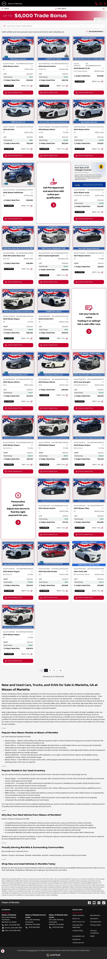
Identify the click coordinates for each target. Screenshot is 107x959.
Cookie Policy (77, 931)
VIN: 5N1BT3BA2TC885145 (95, 442)
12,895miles (99, 195)
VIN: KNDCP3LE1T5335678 (24, 127)
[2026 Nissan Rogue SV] (18, 300)
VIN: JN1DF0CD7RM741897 (95, 190)
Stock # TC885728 (9, 442)
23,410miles (64, 385)
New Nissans (95, 915)
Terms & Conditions (94, 932)
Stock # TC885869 (9, 632)
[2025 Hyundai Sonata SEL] (53, 553)
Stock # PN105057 (79, 506)
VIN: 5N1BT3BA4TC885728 (24, 442)
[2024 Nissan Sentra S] (53, 490)
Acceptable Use (78, 936)
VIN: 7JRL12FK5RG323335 (95, 569)
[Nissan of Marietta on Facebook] (88, 902)
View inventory (78, 915)
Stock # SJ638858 (9, 253)
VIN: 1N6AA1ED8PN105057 (95, 506)
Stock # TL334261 (8, 64)
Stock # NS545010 (44, 253)
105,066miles (63, 259)
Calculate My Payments (77, 926)
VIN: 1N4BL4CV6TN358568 (60, 127)
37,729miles (28, 195)
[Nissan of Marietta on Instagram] (98, 902)
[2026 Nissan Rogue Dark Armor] (18, 427)
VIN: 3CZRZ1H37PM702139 (60, 316)
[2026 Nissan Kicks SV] (18, 48)
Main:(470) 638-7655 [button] (12, 925)
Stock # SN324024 (9, 379)
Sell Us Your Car (78, 922)
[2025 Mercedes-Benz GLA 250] (18, 237)
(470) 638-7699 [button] (34, 927)
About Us (76, 919)
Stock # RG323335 (80, 569)
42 (61, 670)
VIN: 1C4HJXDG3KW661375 (95, 379)
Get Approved (95, 922)
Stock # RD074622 (44, 64)
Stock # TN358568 (44, 127)
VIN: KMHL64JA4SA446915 (60, 569)
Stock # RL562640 (80, 127)
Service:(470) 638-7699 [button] (13, 928)
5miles (66, 132)
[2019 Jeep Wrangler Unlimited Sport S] (89, 364)
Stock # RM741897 (79, 190)
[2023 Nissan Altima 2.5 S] (53, 364)
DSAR (92, 936)
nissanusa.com (78, 943)
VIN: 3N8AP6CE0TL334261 (24, 64)
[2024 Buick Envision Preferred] (53, 48)
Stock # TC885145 (79, 442)
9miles (30, 322)
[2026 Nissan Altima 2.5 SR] (53, 111)
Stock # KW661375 (80, 379)
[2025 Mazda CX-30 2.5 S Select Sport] (89, 48)
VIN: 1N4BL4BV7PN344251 (60, 379)
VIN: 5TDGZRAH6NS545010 (60, 253)
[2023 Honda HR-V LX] (53, 300)
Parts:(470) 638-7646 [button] (12, 930)
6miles (101, 448)
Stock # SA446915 (44, 569)
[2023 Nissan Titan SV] (89, 490)
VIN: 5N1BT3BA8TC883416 (24, 569)
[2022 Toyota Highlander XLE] (53, 237)
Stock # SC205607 (9, 190)
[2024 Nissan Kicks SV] (89, 111)
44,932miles (64, 322)
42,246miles (64, 69)
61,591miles (64, 574)
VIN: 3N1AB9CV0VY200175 (95, 253)
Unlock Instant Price (15, 92)
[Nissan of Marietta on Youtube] (93, 902)
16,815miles (28, 132)
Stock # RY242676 (44, 506)
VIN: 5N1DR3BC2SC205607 (24, 190)
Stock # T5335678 (9, 127)
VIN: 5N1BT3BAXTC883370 (60, 442)
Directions (94, 919)
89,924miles (99, 511)
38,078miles (99, 71)
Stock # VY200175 (79, 253)
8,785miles (29, 69)
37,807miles (99, 132)
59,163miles (64, 511)
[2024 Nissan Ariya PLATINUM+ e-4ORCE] (89, 174)
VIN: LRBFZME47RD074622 (60, 64)
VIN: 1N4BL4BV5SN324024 (24, 379)
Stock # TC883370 (44, 442)
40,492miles (99, 574)
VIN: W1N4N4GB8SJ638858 (24, 253)
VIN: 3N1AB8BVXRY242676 (60, 506)
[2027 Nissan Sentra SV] (89, 237)
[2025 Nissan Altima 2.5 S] (18, 364)
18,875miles (28, 385)
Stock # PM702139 (44, 316)
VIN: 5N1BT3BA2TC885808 (24, 316)
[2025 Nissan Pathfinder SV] (18, 174)
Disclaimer (76, 939)
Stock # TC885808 (9, 316)
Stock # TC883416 (9, 569)
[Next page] (65, 670)
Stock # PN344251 (44, 379)
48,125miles (99, 385)
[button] (96, 4)
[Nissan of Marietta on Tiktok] (103, 902)
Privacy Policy (95, 925)
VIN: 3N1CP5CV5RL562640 (95, 127)
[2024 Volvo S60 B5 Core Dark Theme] (89, 553)
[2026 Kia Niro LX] (18, 111)
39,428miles (28, 259)
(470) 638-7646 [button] (57, 927)
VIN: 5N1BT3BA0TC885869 (24, 632)
